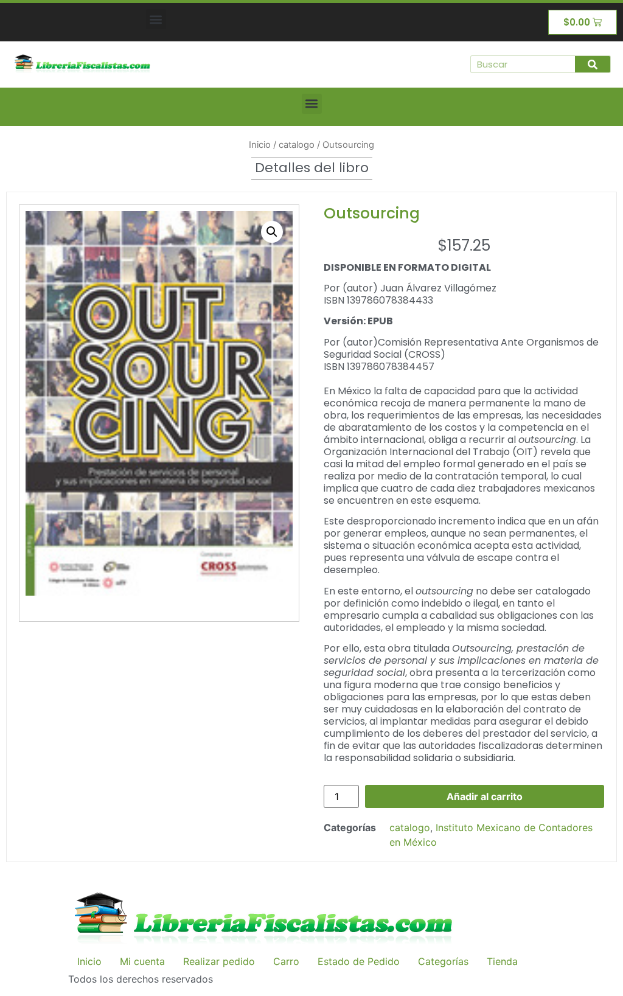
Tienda (502, 961)
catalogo (297, 144)
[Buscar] (592, 64)
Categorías (443, 961)
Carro (286, 961)
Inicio (260, 144)
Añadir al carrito (485, 796)
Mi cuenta (142, 961)
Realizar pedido (219, 961)
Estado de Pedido (359, 961)
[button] (156, 19)
